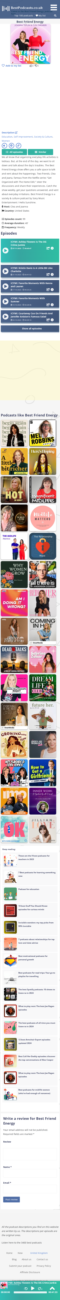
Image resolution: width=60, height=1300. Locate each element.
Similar (42, 151)
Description (8, 132)
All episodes (16, 151)
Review (7, 1141)
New (20, 1252)
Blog (14, 1259)
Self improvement (23, 136)
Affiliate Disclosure (30, 1272)
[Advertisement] (30, 99)
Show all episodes (32, 328)
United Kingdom (39, 1252)
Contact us (42, 1259)
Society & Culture (43, 136)
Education (7, 136)
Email (7, 1182)
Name (7, 1167)
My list (42, 15)
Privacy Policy (44, 1265)
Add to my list (13, 65)
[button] (55, 5)
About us (26, 1259)
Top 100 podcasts (23, 15)
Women (6, 140)
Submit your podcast (20, 1265)
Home (9, 1252)
